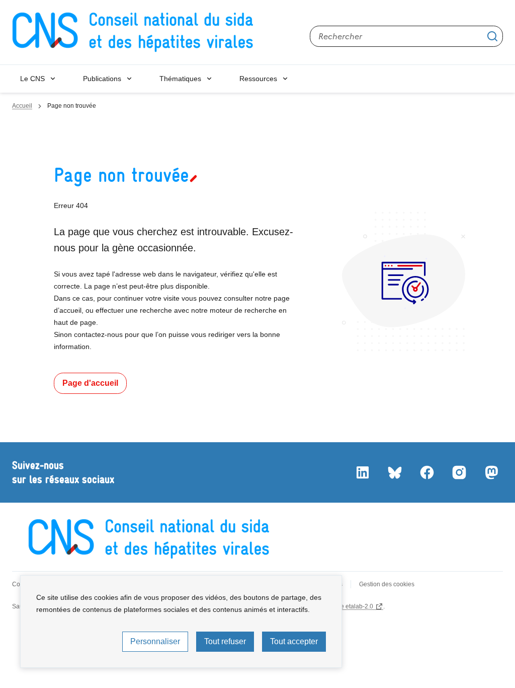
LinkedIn (362, 472)
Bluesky (394, 472)
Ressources (258, 79)
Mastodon (491, 472)
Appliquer (492, 36)
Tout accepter (294, 641)
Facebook (426, 472)
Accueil (22, 105)
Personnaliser (155, 641)
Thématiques (180, 79)
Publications (102, 79)
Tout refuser (225, 641)
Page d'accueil (90, 383)
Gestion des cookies (386, 584)
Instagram (459, 472)
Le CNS (32, 79)
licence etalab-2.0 (348, 606)
